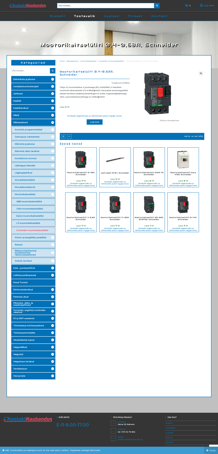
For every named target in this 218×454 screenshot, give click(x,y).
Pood (62, 61)
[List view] (69, 136)
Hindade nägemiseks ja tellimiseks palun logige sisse (81, 184)
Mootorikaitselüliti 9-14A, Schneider (183, 218)
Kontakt (169, 442)
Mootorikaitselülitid (88, 61)
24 (192, 136)
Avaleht (168, 423)
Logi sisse (208, 5)
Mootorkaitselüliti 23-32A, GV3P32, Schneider (149, 218)
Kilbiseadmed (72, 61)
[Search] (157, 5)
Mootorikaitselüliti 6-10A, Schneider (81, 174)
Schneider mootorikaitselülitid (111, 61)
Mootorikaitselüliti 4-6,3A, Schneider (81, 218)
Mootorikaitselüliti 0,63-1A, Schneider (149, 174)
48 (196, 136)
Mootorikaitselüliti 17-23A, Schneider (115, 218)
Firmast (168, 437)
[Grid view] (63, 136)
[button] (201, 73)
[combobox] (105, 5)
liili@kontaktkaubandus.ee (130, 439)
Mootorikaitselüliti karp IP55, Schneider (183, 174)
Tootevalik (170, 428)
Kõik (201, 136)
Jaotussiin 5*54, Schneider (115, 173)
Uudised (169, 433)
